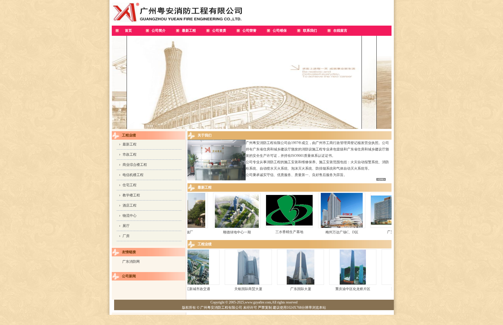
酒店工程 (130, 205)
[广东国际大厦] (331, 285)
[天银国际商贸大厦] (279, 285)
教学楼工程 (131, 195)
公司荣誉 (249, 31)
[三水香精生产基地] (311, 227)
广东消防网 (131, 262)
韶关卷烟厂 (206, 232)
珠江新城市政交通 (227, 289)
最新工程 (189, 31)
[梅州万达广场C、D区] (364, 228)
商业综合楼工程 (135, 165)
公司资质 (219, 31)
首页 (128, 31)
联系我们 (310, 31)
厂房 (126, 236)
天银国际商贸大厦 (279, 289)
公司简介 (159, 31)
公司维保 (280, 31)
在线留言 (340, 31)
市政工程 (130, 154)
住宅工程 (130, 185)
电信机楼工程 (133, 175)
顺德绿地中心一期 (259, 232)
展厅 (126, 226)
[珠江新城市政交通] (227, 285)
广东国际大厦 (331, 289)
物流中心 (130, 216)
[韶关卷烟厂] (206, 228)
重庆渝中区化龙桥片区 (383, 289)
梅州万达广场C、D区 (364, 232)
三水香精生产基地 (312, 232)
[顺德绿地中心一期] (259, 228)
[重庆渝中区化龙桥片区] (383, 285)
